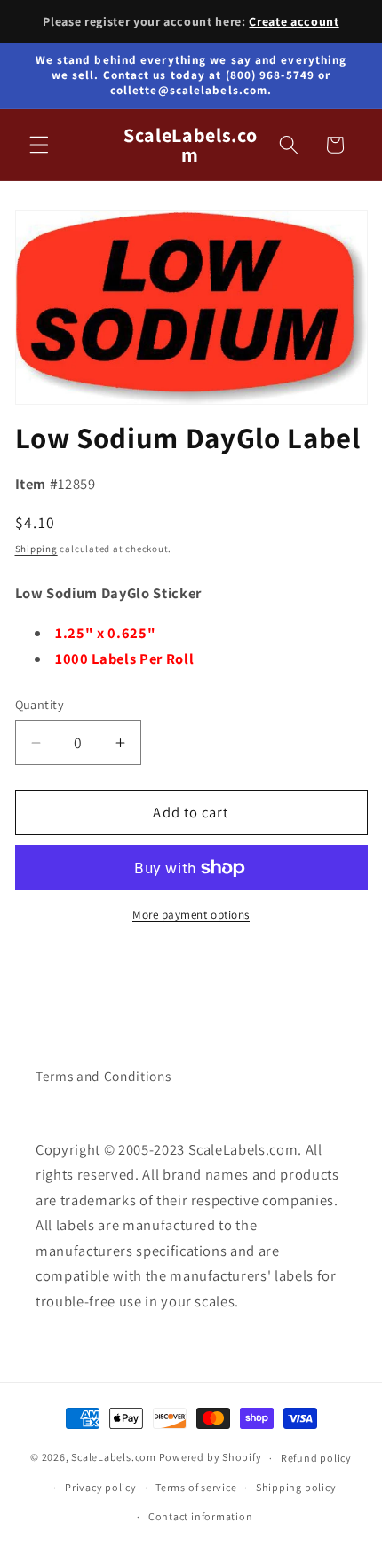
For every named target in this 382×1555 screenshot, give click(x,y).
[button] (39, 144)
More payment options (191, 914)
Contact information (200, 1516)
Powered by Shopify (210, 1457)
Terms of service (195, 1487)
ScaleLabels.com (113, 1457)
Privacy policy (101, 1487)
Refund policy (316, 1457)
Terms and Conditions (103, 1076)
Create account (293, 21)
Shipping (36, 548)
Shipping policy (296, 1487)
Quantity (40, 704)
